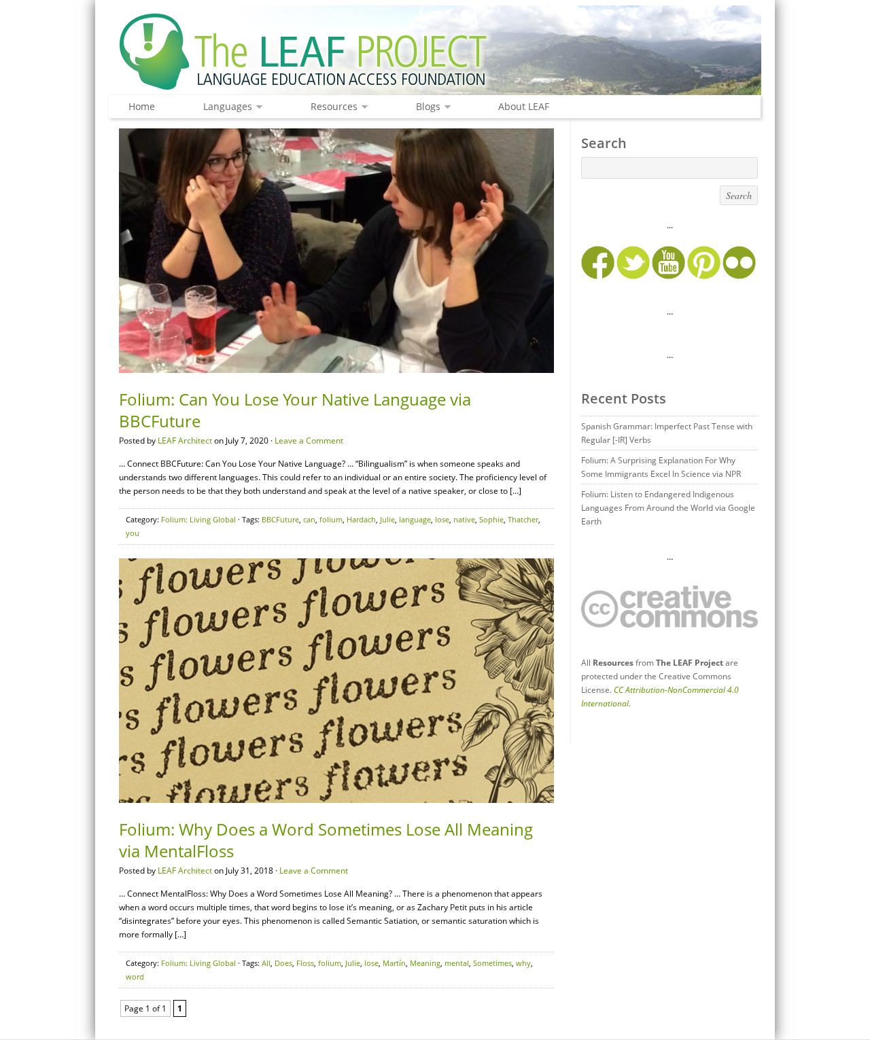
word (135, 976)
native (464, 519)
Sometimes (492, 963)
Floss (305, 963)
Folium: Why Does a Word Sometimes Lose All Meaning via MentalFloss (326, 840)
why (523, 963)
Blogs (424, 107)
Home (141, 106)
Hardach (361, 519)
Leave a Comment (309, 440)
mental (457, 963)
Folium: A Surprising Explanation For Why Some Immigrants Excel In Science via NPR (661, 467)
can (309, 519)
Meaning (425, 963)
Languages (224, 107)
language (415, 519)
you (132, 533)
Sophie (491, 519)
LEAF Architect (185, 440)
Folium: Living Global (198, 519)
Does (283, 963)
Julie (387, 519)
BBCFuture (280, 519)
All (266, 963)
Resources (331, 107)
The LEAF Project (435, 53)
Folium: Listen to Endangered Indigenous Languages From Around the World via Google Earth (668, 507)
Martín (394, 963)
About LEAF (523, 106)
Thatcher (523, 519)
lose (442, 519)
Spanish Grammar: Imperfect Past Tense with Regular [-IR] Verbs (666, 433)
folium (331, 519)
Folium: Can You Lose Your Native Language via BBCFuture (295, 410)
